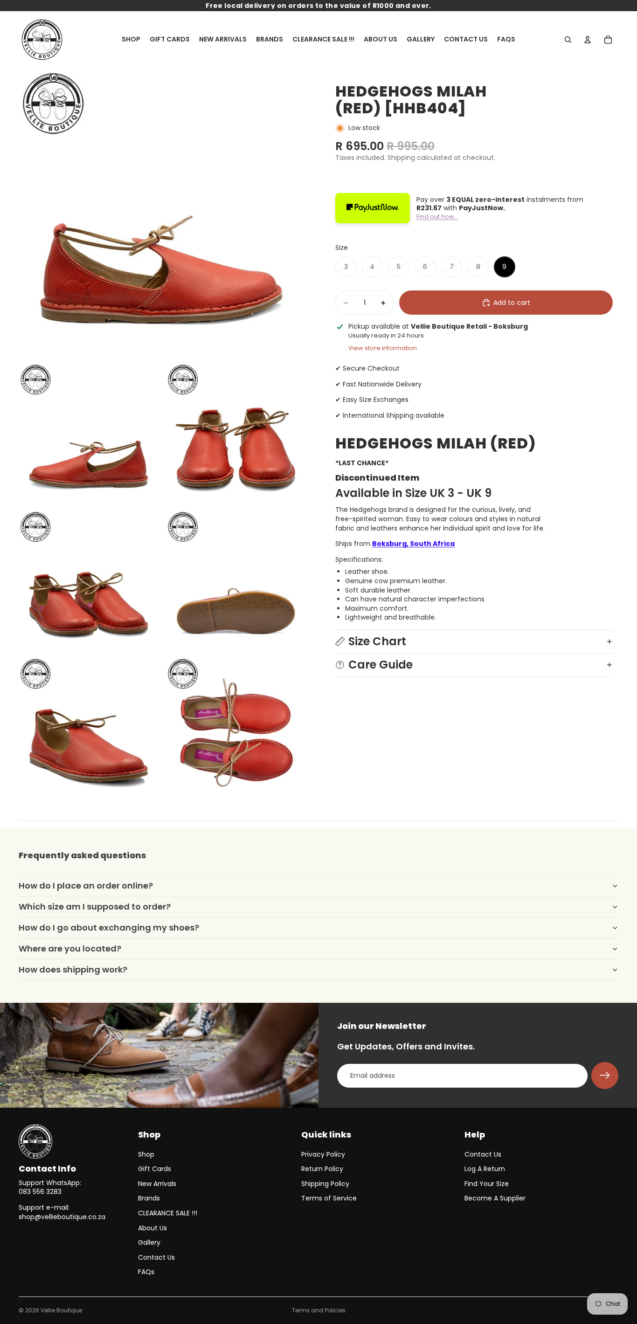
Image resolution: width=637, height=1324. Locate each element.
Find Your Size (486, 1183)
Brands (149, 1198)
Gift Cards (154, 1168)
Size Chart (377, 641)
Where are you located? (70, 948)
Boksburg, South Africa (413, 543)
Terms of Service (329, 1198)
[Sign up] (604, 1075)
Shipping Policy (325, 1183)
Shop (146, 1154)
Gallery (149, 1242)
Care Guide (380, 664)
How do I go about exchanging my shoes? (109, 927)
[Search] (568, 39)
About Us (152, 1228)
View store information (382, 348)
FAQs (146, 1271)
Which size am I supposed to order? (95, 906)
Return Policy (322, 1168)
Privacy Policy (323, 1154)
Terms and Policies (319, 1310)
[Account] (587, 39)
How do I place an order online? (86, 885)
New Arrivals (157, 1183)
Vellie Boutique (61, 1310)
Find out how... (437, 217)
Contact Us (156, 1257)
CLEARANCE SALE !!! (167, 1213)
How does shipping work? (73, 969)
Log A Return (484, 1168)
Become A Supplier (495, 1198)
